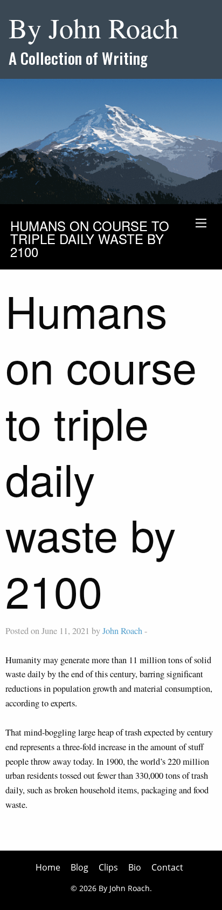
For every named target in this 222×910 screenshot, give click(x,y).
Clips (108, 867)
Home (48, 867)
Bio (134, 867)
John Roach (122, 631)
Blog (79, 867)
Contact (167, 867)
